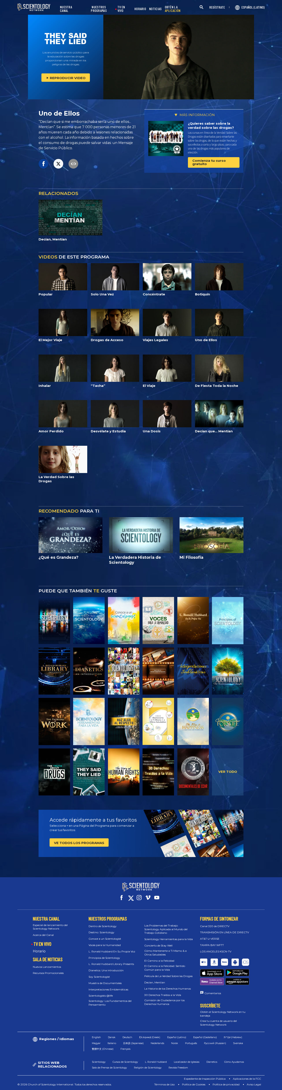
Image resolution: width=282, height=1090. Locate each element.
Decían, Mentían (154, 982)
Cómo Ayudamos (234, 1061)
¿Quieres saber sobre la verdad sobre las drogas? (211, 125)
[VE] (227, 620)
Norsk (174, 1043)
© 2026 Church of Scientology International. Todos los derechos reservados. (64, 1084)
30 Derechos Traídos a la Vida (162, 995)
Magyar (96, 1043)
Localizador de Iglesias (186, 1061)
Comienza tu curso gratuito (209, 162)
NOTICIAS (155, 9)
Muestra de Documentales (105, 983)
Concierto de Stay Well (158, 945)
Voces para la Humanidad (105, 945)
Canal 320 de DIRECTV (214, 926)
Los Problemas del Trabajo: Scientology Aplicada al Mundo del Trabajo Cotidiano (165, 929)
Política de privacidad (226, 1084)
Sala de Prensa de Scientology (109, 1067)
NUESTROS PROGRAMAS (99, 9)
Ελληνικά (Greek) (149, 1037)
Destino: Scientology (101, 932)
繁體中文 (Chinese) (102, 1048)
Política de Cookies (193, 1084)
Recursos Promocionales (48, 973)
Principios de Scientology (104, 957)
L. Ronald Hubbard (156, 1061)
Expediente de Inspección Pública (205, 1078)
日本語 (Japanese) (133, 1043)
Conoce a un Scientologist (105, 938)
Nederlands (157, 1043)
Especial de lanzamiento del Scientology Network (50, 926)
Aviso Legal (254, 1084)
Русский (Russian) (215, 1043)
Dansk (111, 1037)
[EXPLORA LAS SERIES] (54, 620)
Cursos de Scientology (125, 1061)
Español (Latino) (176, 1037)
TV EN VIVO (121, 9)
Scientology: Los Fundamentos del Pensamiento (110, 1002)
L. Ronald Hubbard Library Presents (111, 964)
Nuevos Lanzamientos (47, 966)
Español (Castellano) (205, 1037)
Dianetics (211, 1061)
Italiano (112, 1043)
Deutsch (127, 1037)
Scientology (99, 1061)
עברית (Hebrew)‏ (233, 1037)
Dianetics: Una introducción (106, 970)
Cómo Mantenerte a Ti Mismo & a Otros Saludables (165, 952)
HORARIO (140, 9)
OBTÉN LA (173, 9)
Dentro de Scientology (103, 926)
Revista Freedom (178, 1067)
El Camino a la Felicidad (159, 960)
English (96, 1037)
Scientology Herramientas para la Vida (168, 939)
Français (125, 1048)
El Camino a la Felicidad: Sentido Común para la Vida (164, 967)
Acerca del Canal (43, 935)
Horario (39, 951)
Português (191, 1043)
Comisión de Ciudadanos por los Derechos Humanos (164, 1002)
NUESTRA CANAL (66, 9)
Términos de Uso (164, 1084)
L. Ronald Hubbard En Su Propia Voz (112, 951)
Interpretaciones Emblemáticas (108, 989)
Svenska (238, 1043)
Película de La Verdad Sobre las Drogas (168, 976)
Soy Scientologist (99, 976)
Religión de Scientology (147, 1067)
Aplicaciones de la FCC (247, 1078)
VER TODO (227, 772)
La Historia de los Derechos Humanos (167, 988)
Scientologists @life (101, 995)
